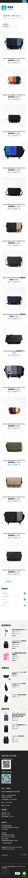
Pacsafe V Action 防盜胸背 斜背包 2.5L (19, 684)
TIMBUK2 (6, 602)
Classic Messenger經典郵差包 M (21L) (14, 352)
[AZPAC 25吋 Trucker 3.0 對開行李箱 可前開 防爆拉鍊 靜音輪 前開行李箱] (6, 717)
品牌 (3, 599)
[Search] (25, 6)
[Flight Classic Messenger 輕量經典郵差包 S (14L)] (14, 298)
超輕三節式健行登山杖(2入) (19, 629)
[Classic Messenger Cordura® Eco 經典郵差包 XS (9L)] (14, 43)
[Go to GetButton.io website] (24, 876)
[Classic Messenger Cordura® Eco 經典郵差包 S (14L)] (14, 152)
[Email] (7, 871)
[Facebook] (3, 871)
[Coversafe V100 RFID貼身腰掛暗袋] (6, 675)
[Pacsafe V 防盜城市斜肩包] (6, 698)
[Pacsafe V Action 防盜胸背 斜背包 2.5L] (6, 687)
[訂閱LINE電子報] (14, 778)
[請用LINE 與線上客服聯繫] (14, 764)
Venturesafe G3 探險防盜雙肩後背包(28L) (19, 641)
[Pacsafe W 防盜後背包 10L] (6, 739)
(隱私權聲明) (4, 868)
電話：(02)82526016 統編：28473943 (7, 804)
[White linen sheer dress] (6, 633)
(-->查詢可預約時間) (7, 843)
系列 (3, 606)
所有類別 (6, 596)
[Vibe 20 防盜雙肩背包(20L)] (6, 728)
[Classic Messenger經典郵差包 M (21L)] (14, 335)
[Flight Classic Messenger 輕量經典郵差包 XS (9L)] (14, 262)
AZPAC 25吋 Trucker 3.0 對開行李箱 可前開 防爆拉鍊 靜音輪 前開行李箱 (19, 714)
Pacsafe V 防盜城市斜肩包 (19, 694)
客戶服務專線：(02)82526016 (9, 799)
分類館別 (5, 593)
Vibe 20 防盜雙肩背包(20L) (19, 725)
